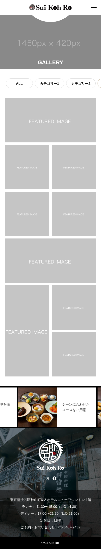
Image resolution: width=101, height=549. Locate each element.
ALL (19, 84)
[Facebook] (54, 478)
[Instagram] (47, 478)
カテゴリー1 (49, 84)
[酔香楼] (50, 7)
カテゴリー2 (80, 84)
